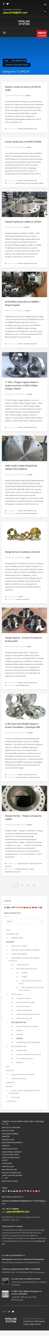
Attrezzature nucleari (19, 946)
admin (28, 95)
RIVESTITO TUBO (8, 1130)
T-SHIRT (24, 977)
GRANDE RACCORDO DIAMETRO (28, 1042)
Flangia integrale (22, 685)
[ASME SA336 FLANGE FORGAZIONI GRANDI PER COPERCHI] (24, 449)
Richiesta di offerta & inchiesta (22, 1074)
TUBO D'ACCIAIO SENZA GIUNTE (28, 1014)
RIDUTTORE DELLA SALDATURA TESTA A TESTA (31, 988)
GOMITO (24, 973)
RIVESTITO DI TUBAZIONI (11, 1127)
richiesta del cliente (18, 1078)
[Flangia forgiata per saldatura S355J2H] (24, 204)
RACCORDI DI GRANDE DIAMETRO (10, 1135)
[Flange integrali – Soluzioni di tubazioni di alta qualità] (24, 620)
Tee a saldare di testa (24, 1058)
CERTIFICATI (10, 1082)
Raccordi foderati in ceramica (27, 1026)
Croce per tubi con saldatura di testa (25, 1279)
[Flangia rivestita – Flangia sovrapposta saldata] (24, 799)
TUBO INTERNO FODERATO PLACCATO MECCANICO (12, 1153)
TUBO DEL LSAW (8, 1139)
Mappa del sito (35, 1324)
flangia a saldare (22, 599)
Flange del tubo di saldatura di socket (22, 552)
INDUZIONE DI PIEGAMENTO (12, 1142)
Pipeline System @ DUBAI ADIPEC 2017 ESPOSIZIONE (24, 1091)
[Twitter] (7, 4)
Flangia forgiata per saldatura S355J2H (23, 221)
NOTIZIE (9, 1086)
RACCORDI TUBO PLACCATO (26, 969)
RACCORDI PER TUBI (30, 129)
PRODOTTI (10, 942)
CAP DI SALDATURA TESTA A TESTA (30, 982)
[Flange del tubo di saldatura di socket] (24, 535)
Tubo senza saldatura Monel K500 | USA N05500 (21, 1269)
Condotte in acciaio (23, 998)
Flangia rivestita (22, 869)
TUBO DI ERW (7, 1163)
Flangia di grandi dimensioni (26, 513)
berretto (19, 1034)
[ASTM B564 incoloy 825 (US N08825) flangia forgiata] (24, 284)
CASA (8, 930)
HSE (7, 1066)
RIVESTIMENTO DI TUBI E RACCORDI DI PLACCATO (24, 959)
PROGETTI (10, 1070)
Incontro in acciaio (23, 1006)
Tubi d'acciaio (16, 994)
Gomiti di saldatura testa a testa (28, 1054)
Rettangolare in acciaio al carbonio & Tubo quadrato (23, 1259)
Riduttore (19, 1062)
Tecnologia (15, 1097)
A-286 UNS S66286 (21, 777)
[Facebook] (4, 4)
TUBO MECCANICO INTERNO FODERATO (26, 950)
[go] (42, 921)
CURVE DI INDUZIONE (19, 954)
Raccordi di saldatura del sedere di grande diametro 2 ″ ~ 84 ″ (12, 1175)
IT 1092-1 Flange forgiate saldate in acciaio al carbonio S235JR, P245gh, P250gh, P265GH (21, 385)
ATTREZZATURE (17, 938)
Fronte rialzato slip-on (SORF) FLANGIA (23, 141)
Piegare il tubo (21, 1050)
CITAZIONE (42, 34)
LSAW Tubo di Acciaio (24, 1018)
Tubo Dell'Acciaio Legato (25, 1002)
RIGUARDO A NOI (12, 934)
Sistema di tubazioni (20, 1201)
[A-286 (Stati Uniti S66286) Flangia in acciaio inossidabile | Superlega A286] (24, 707)
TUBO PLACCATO (22, 863)
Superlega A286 (33, 777)
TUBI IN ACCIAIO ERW (24, 1010)
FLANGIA (20, 129)
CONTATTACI (11, 1101)
